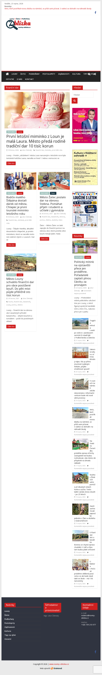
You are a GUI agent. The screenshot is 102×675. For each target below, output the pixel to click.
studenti (55, 220)
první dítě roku (57, 150)
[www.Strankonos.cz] (56, 668)
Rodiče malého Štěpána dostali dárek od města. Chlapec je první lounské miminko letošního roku (17, 205)
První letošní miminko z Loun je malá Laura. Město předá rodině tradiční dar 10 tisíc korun (35, 141)
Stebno (48, 220)
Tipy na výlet (10, 635)
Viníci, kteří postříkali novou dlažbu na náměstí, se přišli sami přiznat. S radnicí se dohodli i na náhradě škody (47, 9)
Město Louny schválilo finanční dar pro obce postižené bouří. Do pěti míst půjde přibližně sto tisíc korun (20, 287)
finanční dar (40, 150)
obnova (62, 217)
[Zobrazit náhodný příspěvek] (95, 74)
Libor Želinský (27, 150)
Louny (14, 74)
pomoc (42, 220)
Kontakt (29, 79)
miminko (48, 150)
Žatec (23, 74)
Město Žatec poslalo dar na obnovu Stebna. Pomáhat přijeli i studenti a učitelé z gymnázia (53, 203)
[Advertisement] (51, 52)
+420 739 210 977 (88, 624)
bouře (10, 302)
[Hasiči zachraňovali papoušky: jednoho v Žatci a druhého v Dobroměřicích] (80, 505)
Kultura (76, 74)
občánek (21, 220)
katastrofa (54, 217)
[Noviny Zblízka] (7, 74)
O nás (19, 79)
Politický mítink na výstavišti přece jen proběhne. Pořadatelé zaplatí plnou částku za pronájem (84, 273)
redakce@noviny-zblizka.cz (88, 616)
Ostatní (10, 79)
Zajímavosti (63, 74)
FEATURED (11, 132)
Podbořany (34, 74)
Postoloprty (49, 74)
